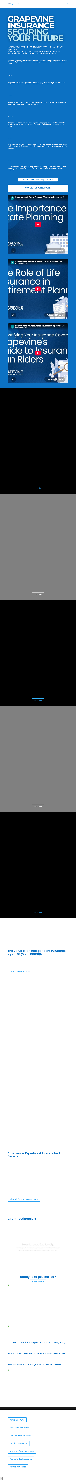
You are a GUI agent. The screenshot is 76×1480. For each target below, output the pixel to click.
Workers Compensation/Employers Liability (25, 1191)
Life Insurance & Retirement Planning (23, 1184)
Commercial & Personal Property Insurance (25, 1188)
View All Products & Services (24, 1199)
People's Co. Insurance (21, 1459)
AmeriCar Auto (17, 1420)
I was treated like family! (38, 1244)
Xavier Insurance (18, 1466)
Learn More (38, 488)
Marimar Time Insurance (22, 1451)
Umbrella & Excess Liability (56, 1185)
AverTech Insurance (19, 1427)
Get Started (38, 1281)
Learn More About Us (20, 971)
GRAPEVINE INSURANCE (35, 29)
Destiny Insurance (18, 1443)
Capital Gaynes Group (21, 1435)
